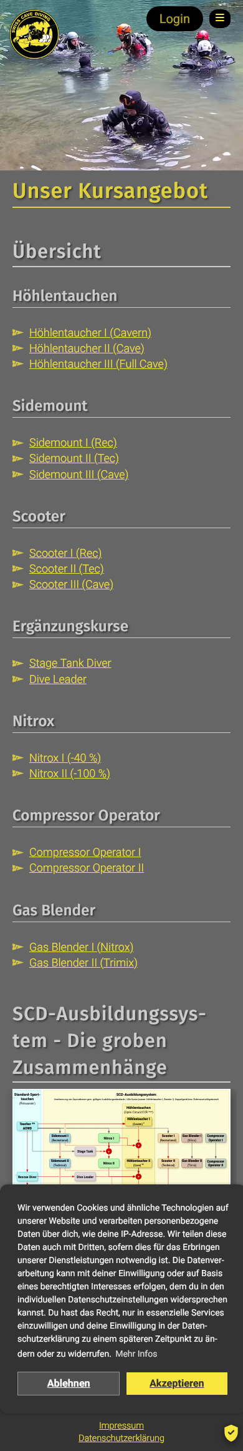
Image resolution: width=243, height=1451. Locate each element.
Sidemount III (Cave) (78, 474)
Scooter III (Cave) (71, 584)
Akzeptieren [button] (177, 1383)
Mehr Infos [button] (136, 1354)
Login (175, 18)
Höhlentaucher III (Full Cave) (98, 364)
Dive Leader (58, 679)
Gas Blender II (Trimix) (83, 963)
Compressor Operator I (85, 852)
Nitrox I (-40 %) (65, 758)
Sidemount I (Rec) (73, 443)
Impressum (121, 1425)
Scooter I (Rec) (65, 553)
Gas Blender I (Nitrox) (81, 947)
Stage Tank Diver (70, 663)
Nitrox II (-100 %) (69, 773)
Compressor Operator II (86, 868)
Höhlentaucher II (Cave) (87, 348)
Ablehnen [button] (68, 1383)
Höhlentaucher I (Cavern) (90, 333)
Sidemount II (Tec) (74, 458)
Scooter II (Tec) (66, 569)
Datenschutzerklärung (121, 1438)
